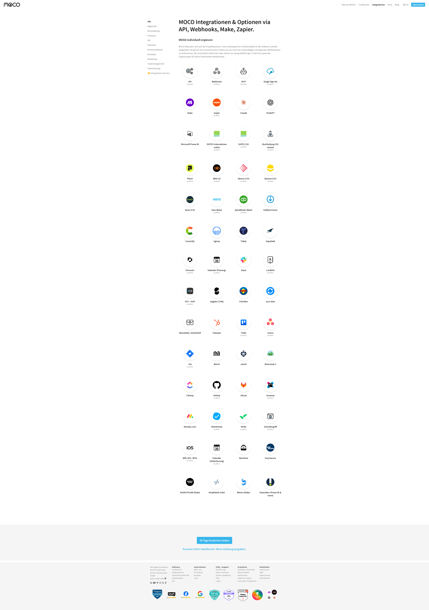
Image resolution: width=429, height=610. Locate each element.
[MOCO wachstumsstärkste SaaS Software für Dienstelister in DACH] (257, 595)
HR (148, 40)
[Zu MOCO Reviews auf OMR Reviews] (214, 595)
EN (406, 4)
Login (218, 581)
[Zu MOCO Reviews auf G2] (243, 596)
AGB (261, 572)
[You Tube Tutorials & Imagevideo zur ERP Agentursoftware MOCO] (154, 582)
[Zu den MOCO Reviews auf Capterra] (157, 594)
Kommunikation (155, 49)
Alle (149, 21)
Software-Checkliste (246, 569)
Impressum (264, 569)
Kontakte (151, 54)
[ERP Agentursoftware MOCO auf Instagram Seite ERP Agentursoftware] (160, 582)
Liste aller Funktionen (247, 581)
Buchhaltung (153, 30)
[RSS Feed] (163, 582)
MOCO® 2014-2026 (157, 570)
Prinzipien (198, 572)
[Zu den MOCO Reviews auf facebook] (186, 595)
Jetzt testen (418, 4)
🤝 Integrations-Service (158, 73)
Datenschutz (265, 575)
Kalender (151, 45)
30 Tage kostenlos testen (214, 540)
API (173, 581)
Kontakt (197, 575)
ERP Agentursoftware (159, 567)
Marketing (152, 59)
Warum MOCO (243, 572)
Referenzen (242, 575)
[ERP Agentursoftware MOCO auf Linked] (151, 582)
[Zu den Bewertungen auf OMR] (171, 595)
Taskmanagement (155, 63)
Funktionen (364, 4)
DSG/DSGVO (265, 578)
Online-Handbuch (223, 575)
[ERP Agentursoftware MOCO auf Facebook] (165, 582)
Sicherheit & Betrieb (180, 575)
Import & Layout (244, 578)
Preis (390, 4)
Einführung (220, 569)
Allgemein (152, 26)
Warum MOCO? (349, 4)
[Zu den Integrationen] (271, 595)
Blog (397, 4)
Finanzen (151, 35)
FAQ (217, 578)
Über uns (198, 569)
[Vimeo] (157, 582)
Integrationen (378, 4)
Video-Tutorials (222, 572)
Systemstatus (177, 578)
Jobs (196, 578)
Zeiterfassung (153, 68)
